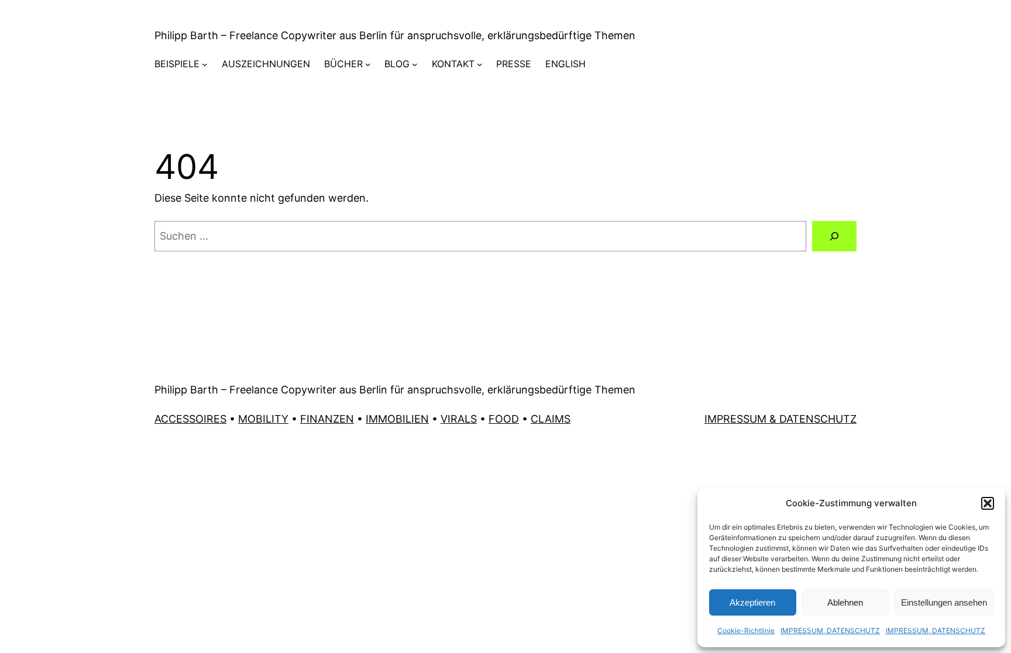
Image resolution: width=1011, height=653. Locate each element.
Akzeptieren (752, 602)
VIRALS (459, 419)
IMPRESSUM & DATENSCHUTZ (780, 419)
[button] (987, 503)
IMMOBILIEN (397, 419)
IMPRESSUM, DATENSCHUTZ (830, 630)
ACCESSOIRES (190, 419)
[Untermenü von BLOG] (415, 64)
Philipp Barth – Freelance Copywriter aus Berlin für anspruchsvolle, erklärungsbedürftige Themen (394, 35)
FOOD (504, 419)
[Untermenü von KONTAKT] (480, 64)
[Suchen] (834, 236)
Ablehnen (845, 602)
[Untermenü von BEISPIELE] (205, 64)
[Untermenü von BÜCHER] (368, 64)
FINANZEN (327, 419)
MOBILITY (263, 419)
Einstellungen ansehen (944, 602)
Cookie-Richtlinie (746, 630)
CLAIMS (550, 419)
